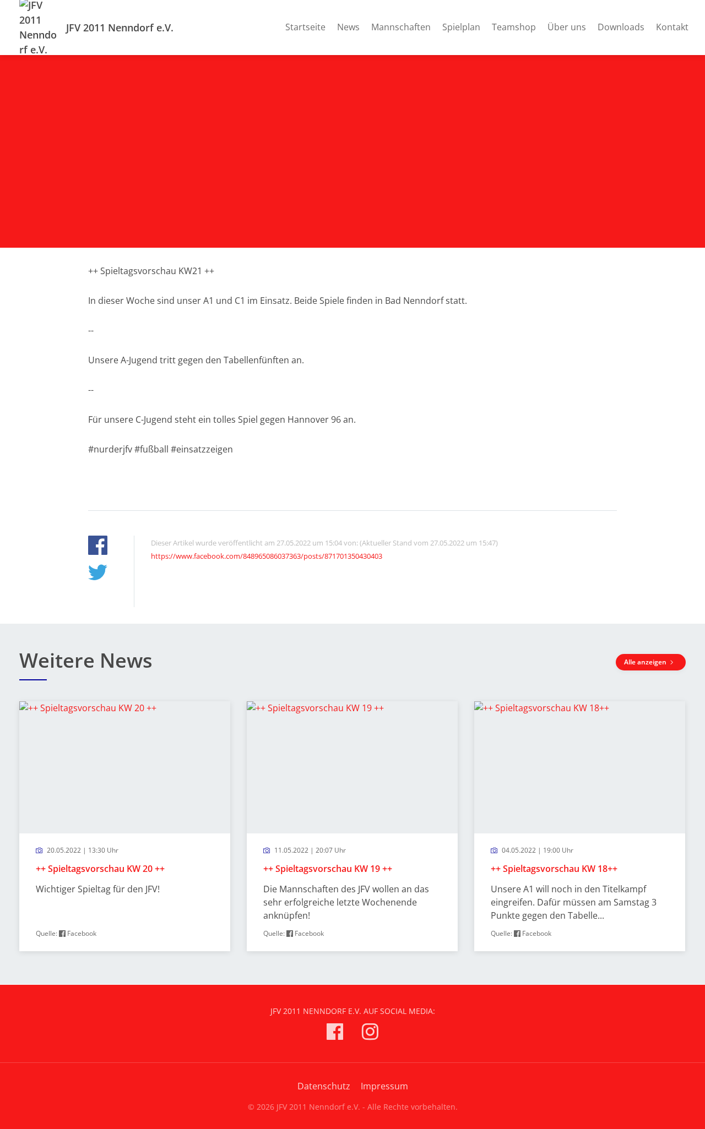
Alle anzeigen (646, 662)
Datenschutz (323, 1086)
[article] (124, 826)
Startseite (305, 27)
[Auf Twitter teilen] (97, 574)
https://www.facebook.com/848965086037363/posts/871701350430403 (266, 556)
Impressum (384, 1086)
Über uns (566, 27)
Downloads (621, 27)
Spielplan (461, 27)
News (348, 27)
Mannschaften (401, 27)
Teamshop (514, 27)
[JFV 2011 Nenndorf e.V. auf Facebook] (335, 1033)
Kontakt (672, 27)
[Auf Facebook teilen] (97, 547)
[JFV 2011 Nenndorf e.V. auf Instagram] (370, 1033)
